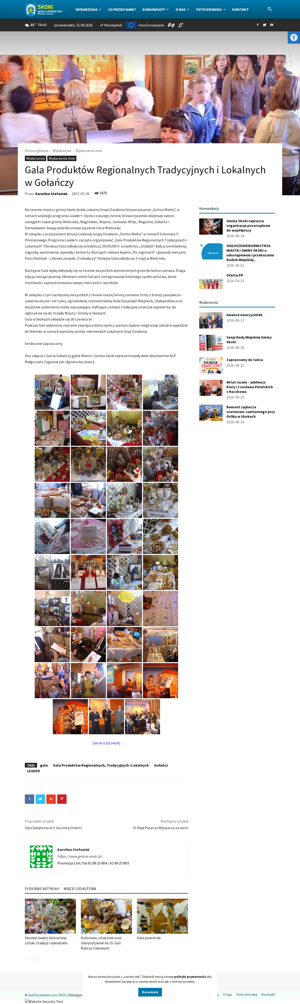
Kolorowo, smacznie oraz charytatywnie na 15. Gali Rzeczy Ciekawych (101, 942)
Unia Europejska (151, 25)
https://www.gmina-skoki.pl (79, 856)
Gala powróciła (149, 937)
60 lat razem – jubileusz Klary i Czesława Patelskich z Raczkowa (249, 387)
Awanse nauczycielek (244, 314)
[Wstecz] (28, 959)
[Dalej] (35, 959)
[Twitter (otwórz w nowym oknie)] (264, 25)
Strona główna (36, 150)
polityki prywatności (190, 976)
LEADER (33, 770)
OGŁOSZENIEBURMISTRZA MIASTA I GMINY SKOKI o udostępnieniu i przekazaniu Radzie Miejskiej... (250, 252)
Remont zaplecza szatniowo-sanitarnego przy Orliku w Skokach (250, 412)
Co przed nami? (122, 9)
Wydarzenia (87, 9)
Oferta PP (234, 275)
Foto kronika (209, 9)
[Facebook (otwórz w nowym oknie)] (257, 25)
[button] (294, 37)
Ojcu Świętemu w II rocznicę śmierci (53, 827)
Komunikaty (153, 9)
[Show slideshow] (106, 743)
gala (44, 765)
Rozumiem (150, 992)
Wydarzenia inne (62, 158)
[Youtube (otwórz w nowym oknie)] (271, 25)
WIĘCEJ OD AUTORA (80, 888)
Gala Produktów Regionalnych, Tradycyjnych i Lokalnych (101, 765)
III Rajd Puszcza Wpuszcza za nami (160, 827)
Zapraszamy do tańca (244, 359)
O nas (181, 9)
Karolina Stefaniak (51, 193)
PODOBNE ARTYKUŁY (42, 888)
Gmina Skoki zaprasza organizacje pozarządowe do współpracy (248, 225)
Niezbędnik (113, 25)
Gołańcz (161, 765)
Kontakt (240, 9)
